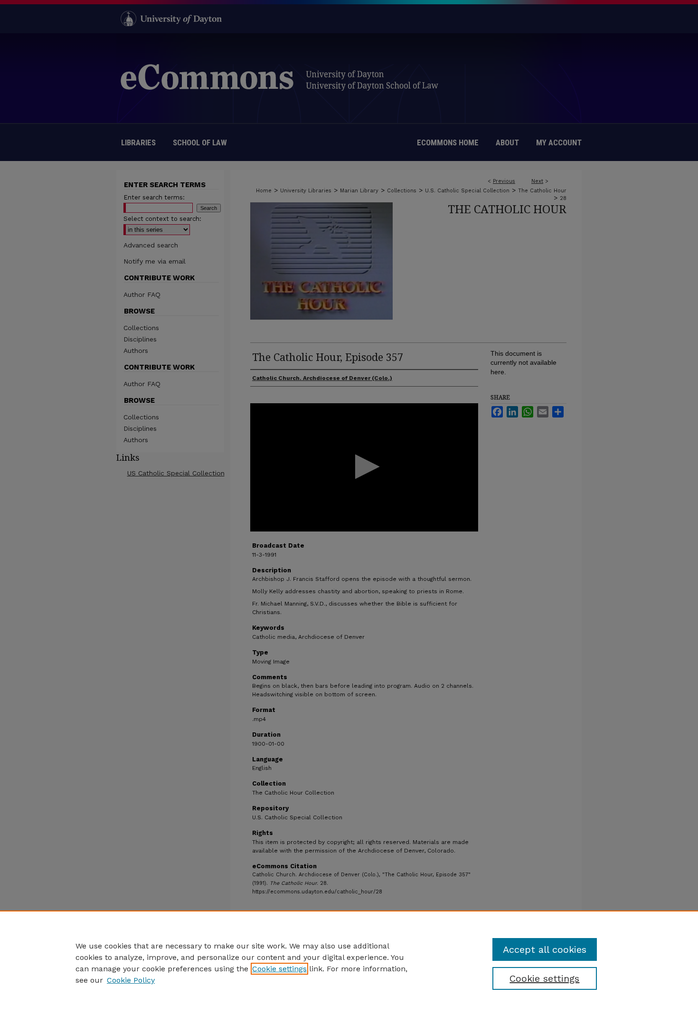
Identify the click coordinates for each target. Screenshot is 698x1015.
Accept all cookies (544, 949)
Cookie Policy (131, 980)
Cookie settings (279, 968)
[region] (349, 963)
